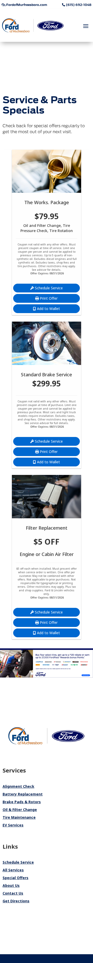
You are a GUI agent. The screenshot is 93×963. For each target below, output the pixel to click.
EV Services (13, 825)
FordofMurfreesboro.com (26, 5)
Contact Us (13, 893)
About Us (11, 885)
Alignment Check (18, 786)
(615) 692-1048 (78, 5)
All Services (13, 870)
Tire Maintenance (19, 817)
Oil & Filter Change (20, 809)
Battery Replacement (23, 794)
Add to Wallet (48, 308)
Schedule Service (48, 287)
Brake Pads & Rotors (22, 801)
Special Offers (15, 877)
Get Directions (16, 900)
